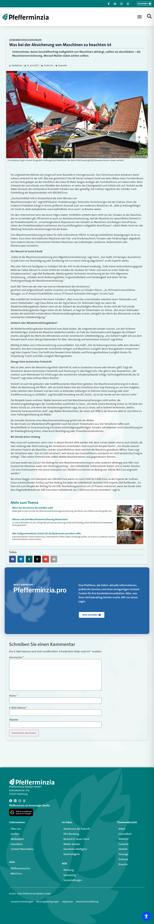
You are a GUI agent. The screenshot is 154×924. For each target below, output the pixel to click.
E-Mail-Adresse (18, 707)
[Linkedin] (15, 800)
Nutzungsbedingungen (47, 901)
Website (13, 719)
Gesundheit (125, 834)
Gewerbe (62, 65)
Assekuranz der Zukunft (76, 828)
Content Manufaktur (22, 849)
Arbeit (122, 828)
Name (13, 695)
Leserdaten (17, 844)
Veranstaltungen (72, 880)
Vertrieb (123, 849)
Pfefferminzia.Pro (20, 868)
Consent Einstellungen (22, 901)
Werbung (68, 870)
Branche (123, 864)
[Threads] (24, 800)
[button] (139, 16)
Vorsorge (123, 854)
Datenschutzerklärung (87, 901)
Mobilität (123, 839)
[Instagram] (19, 800)
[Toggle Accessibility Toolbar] (146, 916)
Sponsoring (69, 875)
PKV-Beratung (71, 834)
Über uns (16, 828)
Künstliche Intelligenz (75, 849)
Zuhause (123, 859)
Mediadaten (17, 839)
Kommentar (16, 657)
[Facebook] (10, 800)
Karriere (15, 834)
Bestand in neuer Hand (76, 839)
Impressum (67, 901)
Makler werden (71, 844)
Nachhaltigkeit (71, 854)
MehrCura (16, 873)
